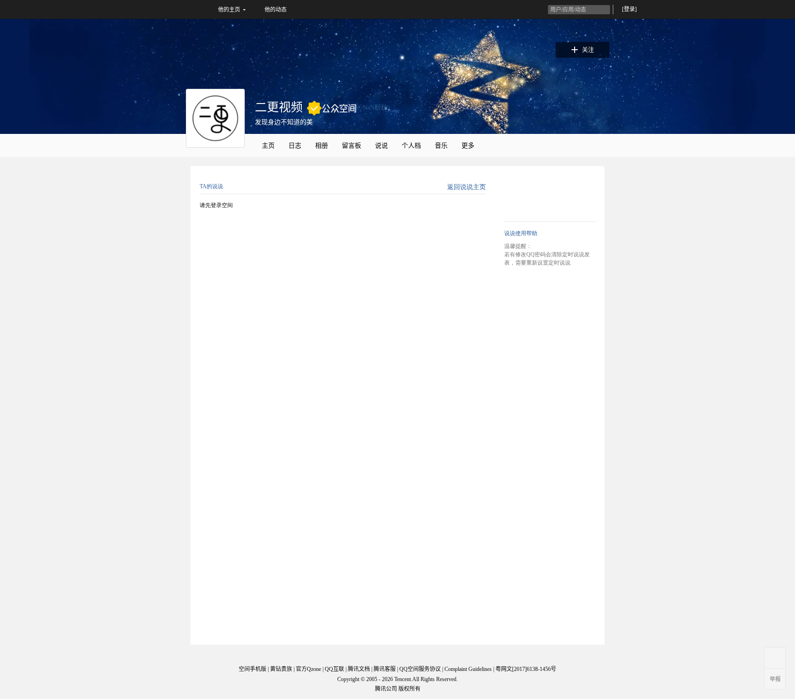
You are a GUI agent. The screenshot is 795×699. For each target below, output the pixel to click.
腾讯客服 (385, 669)
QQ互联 (334, 669)
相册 (321, 145)
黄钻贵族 (281, 669)
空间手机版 (252, 669)
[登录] (629, 9)
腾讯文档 (359, 669)
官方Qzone (308, 669)
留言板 (351, 145)
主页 (268, 145)
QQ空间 (177, 9)
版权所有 (409, 689)
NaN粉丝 (375, 107)
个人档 (411, 145)
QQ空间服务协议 (420, 669)
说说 (381, 145)
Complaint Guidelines (468, 669)
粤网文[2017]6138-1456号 (525, 669)
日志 (294, 145)
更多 (467, 145)
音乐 (441, 145)
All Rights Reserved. (435, 679)
